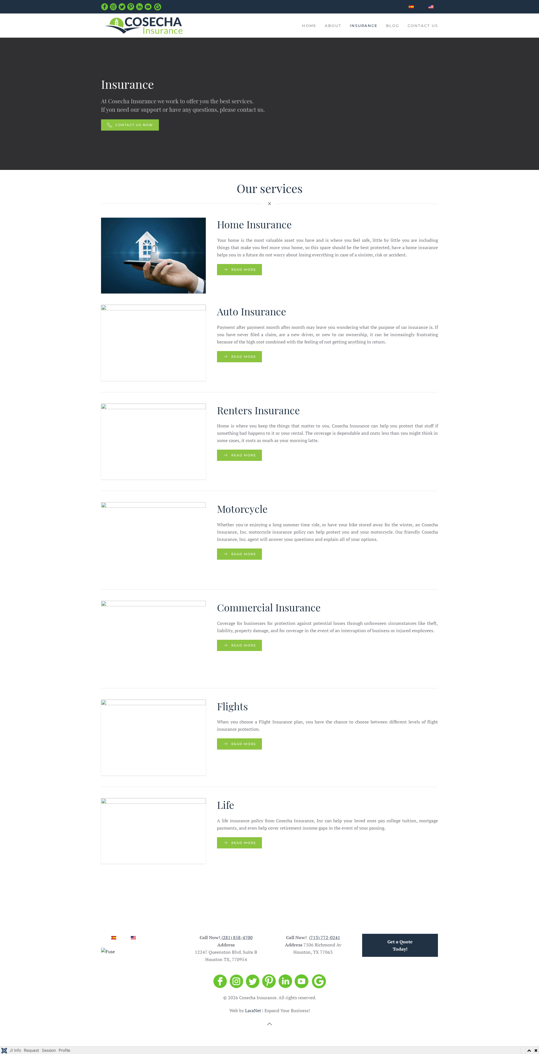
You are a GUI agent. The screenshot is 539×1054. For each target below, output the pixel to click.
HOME (309, 25)
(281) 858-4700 (237, 937)
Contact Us (423, 25)
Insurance (364, 25)
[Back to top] (269, 1024)
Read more (243, 270)
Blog (392, 25)
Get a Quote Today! (400, 945)
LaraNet (253, 1010)
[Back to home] (143, 25)
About (333, 25)
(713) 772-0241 (324, 937)
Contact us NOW (134, 125)
